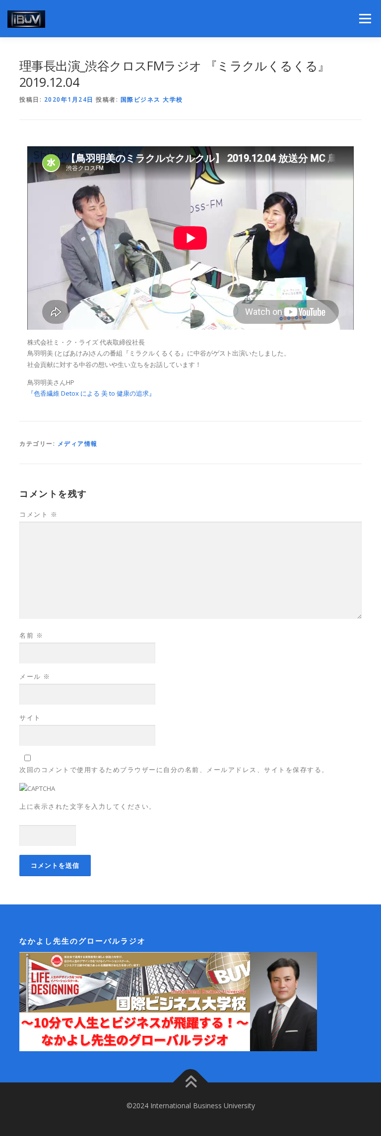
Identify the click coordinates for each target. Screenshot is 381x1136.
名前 (31, 635)
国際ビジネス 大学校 (152, 99)
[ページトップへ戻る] (190, 1082)
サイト (30, 717)
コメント (38, 514)
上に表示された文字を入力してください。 (87, 806)
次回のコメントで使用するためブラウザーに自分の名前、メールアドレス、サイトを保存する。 (174, 769)
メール (35, 676)
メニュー (365, 18)
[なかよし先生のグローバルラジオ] (168, 1001)
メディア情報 (78, 443)
